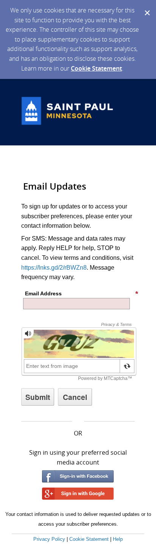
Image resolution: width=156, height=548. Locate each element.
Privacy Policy (49, 539)
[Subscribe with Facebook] (78, 476)
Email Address (43, 293)
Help (118, 539)
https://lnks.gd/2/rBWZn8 (54, 267)
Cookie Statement (96, 68)
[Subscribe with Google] (78, 494)
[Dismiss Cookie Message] (146, 7)
